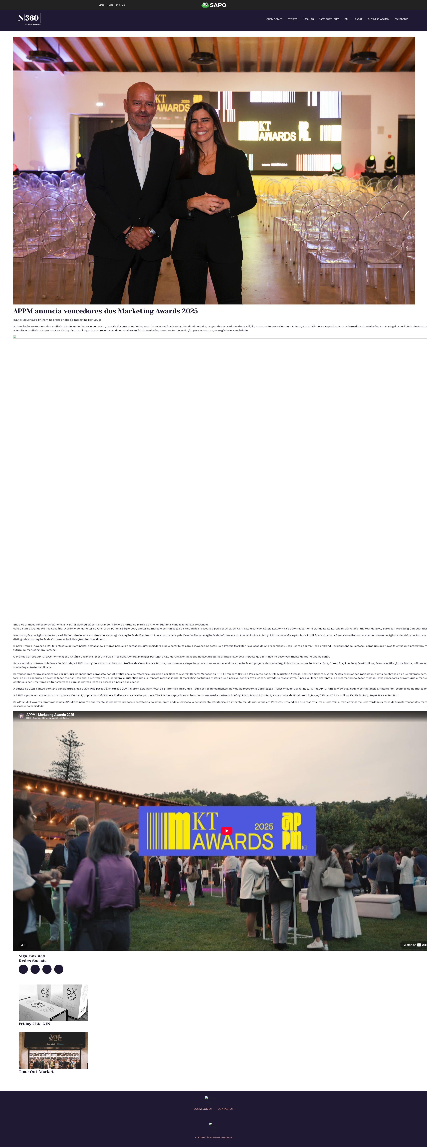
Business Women (378, 19)
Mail (111, 5)
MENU (102, 5)
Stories (292, 19)
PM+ (347, 19)
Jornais (120, 5)
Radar (359, 19)
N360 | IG (308, 19)
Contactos (401, 19)
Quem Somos (274, 19)
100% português (329, 19)
